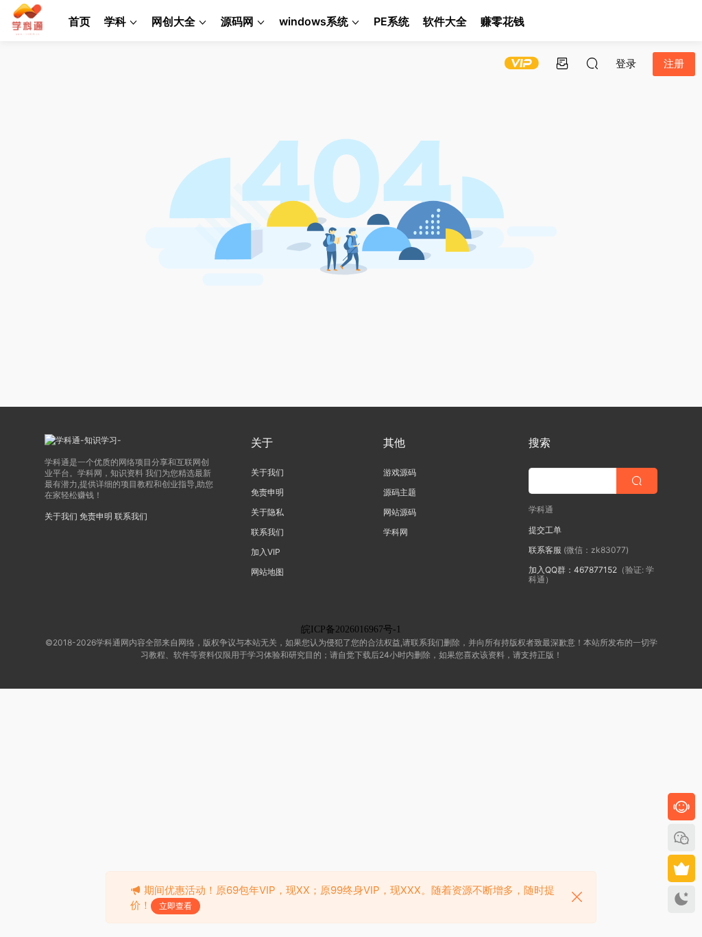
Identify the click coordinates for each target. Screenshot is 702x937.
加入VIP (265, 552)
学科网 (395, 532)
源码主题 (399, 492)
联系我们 (130, 516)
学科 (115, 21)
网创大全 (173, 21)
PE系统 (391, 21)
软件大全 (445, 21)
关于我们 (61, 516)
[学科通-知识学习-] (27, 20)
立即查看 (175, 906)
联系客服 (545, 550)
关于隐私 (267, 512)
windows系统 (313, 21)
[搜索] (592, 63)
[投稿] (562, 63)
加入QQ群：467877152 (573, 570)
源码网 (237, 21)
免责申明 (96, 516)
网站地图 (267, 572)
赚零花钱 (502, 21)
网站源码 (399, 512)
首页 (79, 21)
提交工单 (545, 530)
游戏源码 (399, 472)
